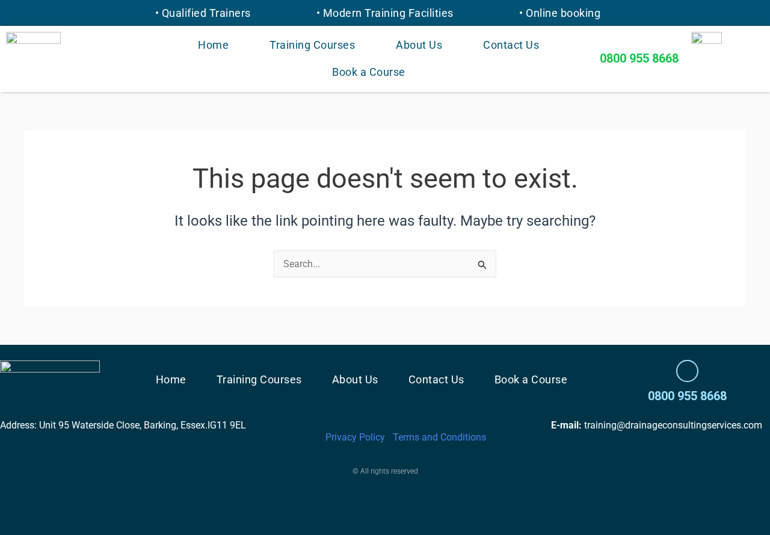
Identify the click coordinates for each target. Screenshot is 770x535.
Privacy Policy (355, 437)
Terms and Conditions (439, 437)
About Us (419, 45)
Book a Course (368, 72)
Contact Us (511, 45)
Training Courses (312, 45)
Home (213, 45)
